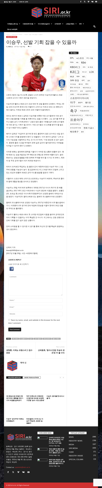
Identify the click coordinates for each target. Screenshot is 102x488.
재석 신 (10, 46)
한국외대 (86, 124)
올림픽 (80, 102)
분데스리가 (73, 91)
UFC (83, 80)
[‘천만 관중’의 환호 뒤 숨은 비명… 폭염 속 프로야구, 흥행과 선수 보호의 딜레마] (42, 451)
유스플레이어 (23, 339)
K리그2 (84, 72)
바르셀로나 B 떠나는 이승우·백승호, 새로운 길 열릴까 (34, 421)
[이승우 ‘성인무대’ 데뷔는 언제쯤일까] (15, 410)
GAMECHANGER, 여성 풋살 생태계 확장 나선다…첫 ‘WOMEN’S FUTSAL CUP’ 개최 (56, 440)
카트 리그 (89, 115)
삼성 (81, 91)
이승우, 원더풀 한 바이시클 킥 (55, 397)
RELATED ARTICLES (14, 377)
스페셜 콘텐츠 (70, 24)
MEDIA (71, 445)
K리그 (75, 72)
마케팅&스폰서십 (12, 24)
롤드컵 (81, 84)
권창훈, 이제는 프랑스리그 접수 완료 (19, 351)
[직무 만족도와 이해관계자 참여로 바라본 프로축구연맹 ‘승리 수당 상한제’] (35, 387)
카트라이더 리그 (76, 115)
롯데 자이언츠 (75, 87)
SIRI (80, 24)
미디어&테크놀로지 (44, 24)
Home (8, 34)
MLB (72, 77)
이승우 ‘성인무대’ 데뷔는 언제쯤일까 (15, 420)
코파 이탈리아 (38, 339)
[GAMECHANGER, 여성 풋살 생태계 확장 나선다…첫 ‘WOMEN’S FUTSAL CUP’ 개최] (42, 440)
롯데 (86, 84)
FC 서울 (90, 58)
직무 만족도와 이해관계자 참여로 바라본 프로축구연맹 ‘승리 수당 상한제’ (35, 398)
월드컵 (88, 102)
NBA (78, 76)
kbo (83, 62)
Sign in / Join (23, 2)
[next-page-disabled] (63, 377)
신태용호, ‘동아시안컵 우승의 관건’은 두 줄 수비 (51, 351)
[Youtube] (96, 2)
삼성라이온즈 (89, 91)
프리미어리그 (75, 124)
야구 (73, 102)
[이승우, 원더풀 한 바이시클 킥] (56, 387)
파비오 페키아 (47, 339)
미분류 (71, 452)
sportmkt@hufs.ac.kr (22, 467)
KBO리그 (75, 67)
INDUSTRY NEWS (17, 34)
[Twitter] (84, 2)
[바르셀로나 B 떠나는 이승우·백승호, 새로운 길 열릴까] (35, 410)
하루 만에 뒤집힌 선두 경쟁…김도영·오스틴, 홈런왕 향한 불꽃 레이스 (57, 461)
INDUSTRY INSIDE (76, 456)
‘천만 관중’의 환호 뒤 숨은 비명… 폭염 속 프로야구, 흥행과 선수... (56, 451)
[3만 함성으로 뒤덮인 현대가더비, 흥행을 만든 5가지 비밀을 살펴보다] (15, 387)
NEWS (71, 437)
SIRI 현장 (74, 80)
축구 (73, 111)
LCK (91, 72)
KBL (77, 62)
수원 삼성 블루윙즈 (82, 94)
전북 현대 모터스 (88, 106)
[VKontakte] (92, 2)
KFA (84, 67)
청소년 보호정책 (12, 29)
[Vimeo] (88, 2)
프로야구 (76, 120)
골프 (88, 80)
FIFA (72, 62)
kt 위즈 (90, 67)
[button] (94, 26)
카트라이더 (84, 111)
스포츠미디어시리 (79, 98)
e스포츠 (80, 58)
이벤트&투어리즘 (28, 24)
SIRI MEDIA (73, 448)
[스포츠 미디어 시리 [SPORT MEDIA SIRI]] (51, 12)
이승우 (30, 339)
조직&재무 (58, 24)
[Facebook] (80, 2)
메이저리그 (87, 88)
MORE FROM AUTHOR (31, 377)
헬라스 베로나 (56, 339)
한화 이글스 (89, 128)
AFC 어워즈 (15, 339)
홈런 (82, 131)
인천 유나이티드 (75, 106)
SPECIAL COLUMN (76, 459)
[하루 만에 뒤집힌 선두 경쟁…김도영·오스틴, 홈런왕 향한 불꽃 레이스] (42, 462)
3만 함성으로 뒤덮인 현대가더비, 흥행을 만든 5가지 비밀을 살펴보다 (14, 398)
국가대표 (73, 84)
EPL (72, 58)
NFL (84, 77)
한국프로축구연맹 (75, 128)
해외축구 (74, 131)
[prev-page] (60, 377)
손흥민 (72, 94)
